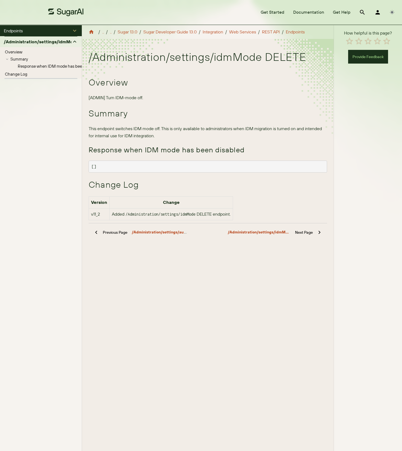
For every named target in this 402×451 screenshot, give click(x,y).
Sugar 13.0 (127, 32)
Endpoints (295, 32)
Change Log (16, 74)
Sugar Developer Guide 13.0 (170, 32)
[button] (41, 30)
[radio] (349, 41)
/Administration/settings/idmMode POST (259, 232)
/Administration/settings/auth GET (164, 232)
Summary (19, 59)
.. (103, 32)
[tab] (272, 12)
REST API (271, 32)
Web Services (242, 32)
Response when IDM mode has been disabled (59, 66)
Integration (213, 32)
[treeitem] (40, 52)
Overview (13, 52)
